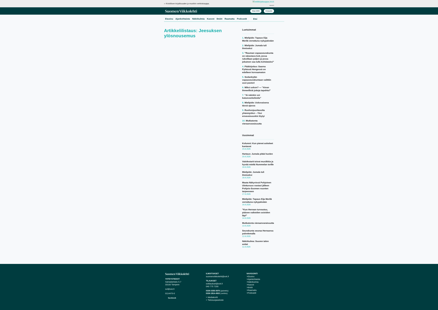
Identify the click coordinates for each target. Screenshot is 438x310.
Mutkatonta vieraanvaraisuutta (258, 223)
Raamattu (230, 19)
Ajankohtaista (182, 19)
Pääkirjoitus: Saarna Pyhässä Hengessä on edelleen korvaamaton (254, 69)
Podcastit (242, 19)
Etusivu (169, 19)
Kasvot (210, 19)
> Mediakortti (212, 297)
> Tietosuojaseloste (215, 300)
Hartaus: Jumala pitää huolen (257, 154)
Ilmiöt (219, 19)
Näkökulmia (198, 19)
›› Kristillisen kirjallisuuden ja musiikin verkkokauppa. (186, 4)
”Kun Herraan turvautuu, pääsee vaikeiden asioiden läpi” (256, 212)
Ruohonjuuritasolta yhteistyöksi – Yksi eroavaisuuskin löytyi (253, 113)
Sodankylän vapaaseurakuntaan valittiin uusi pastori (256, 80)
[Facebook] (166, 298)
